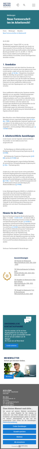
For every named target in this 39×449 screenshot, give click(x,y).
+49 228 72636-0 (9, 403)
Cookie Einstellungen (19, 426)
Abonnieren (9, 376)
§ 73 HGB (13, 158)
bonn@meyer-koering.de (12, 402)
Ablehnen (19, 437)
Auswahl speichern (20, 432)
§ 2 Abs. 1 (6, 165)
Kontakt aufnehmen (11, 345)
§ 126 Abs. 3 (15, 73)
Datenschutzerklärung (10, 422)
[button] (17, 5)
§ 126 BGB (27, 221)
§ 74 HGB (18, 184)
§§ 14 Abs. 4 (6, 181)
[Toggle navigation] (34, 5)
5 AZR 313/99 (18, 218)
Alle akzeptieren (19, 442)
